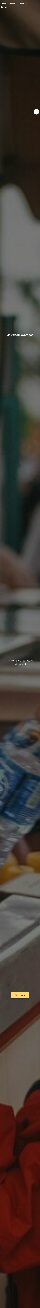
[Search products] (36, 112)
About (12, 4)
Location (23, 4)
